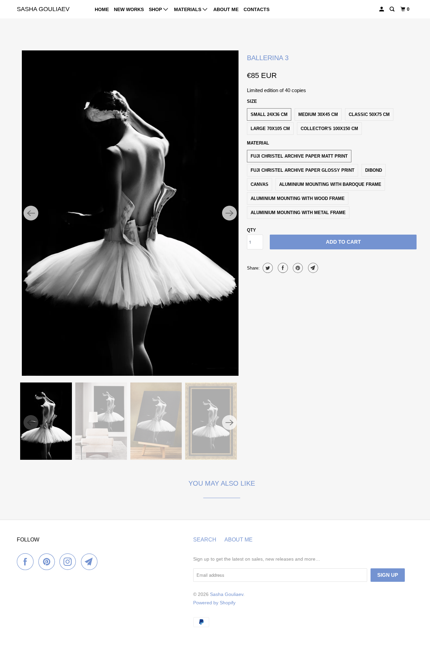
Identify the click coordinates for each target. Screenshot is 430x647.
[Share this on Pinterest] (297, 268)
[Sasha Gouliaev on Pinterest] (48, 561)
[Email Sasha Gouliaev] (91, 561)
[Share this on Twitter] (267, 268)
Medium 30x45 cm (318, 114)
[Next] (229, 213)
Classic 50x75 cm (369, 114)
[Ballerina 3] (130, 213)
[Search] (392, 9)
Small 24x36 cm (269, 114)
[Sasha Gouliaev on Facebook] (27, 561)
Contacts (256, 9)
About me (226, 9)
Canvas (259, 184)
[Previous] (31, 213)
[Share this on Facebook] (282, 268)
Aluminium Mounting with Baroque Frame (330, 184)
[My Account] (382, 9)
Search (204, 539)
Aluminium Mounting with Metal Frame (298, 212)
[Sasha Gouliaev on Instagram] (69, 561)
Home (102, 9)
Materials (188, 9)
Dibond (373, 170)
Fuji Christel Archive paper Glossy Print (302, 170)
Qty (251, 230)
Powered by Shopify (214, 602)
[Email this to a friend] (312, 268)
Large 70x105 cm (270, 128)
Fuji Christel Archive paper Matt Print (299, 156)
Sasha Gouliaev (43, 9)
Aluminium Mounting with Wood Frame (298, 198)
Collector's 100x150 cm (329, 128)
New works (129, 9)
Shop (156, 9)
